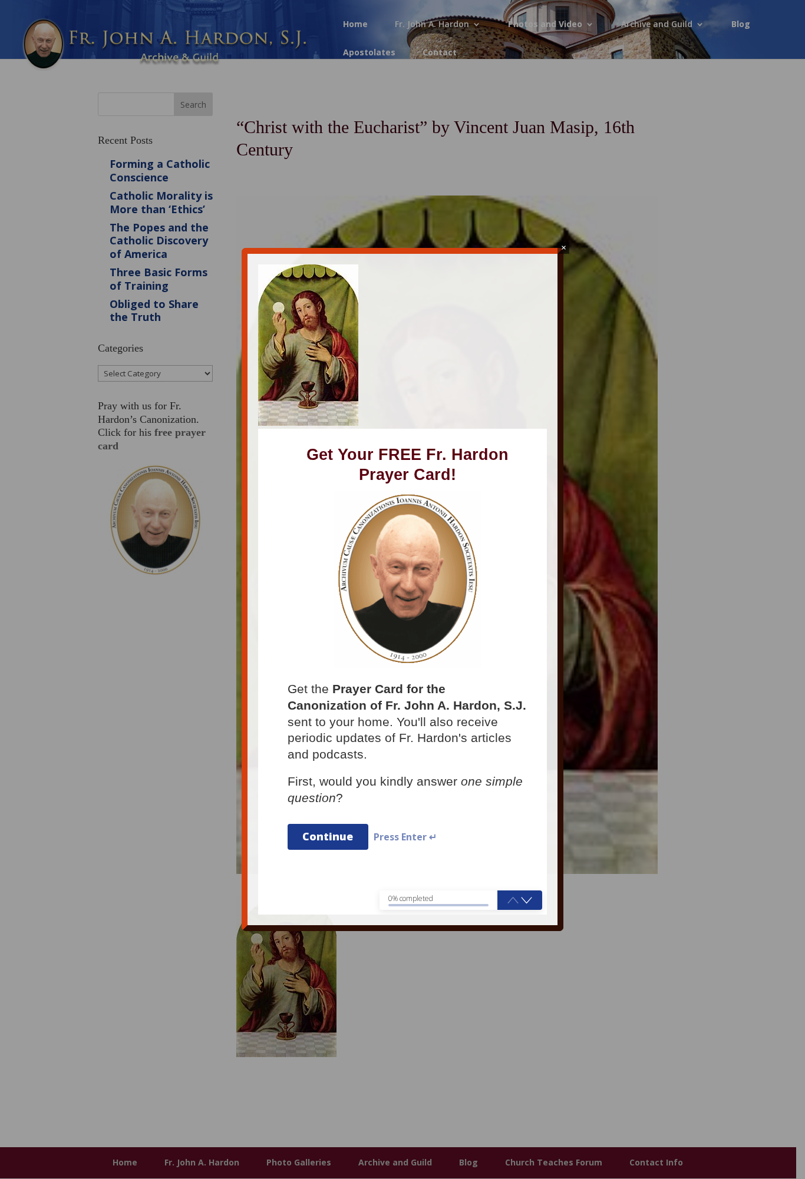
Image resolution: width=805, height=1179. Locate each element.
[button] (526, 900)
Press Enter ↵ (405, 837)
